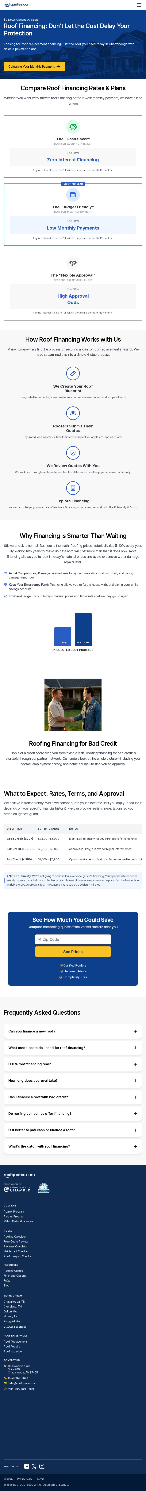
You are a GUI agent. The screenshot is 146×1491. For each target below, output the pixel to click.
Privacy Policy (24, 1479)
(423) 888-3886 (18, 1377)
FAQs (7, 1280)
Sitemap (8, 1479)
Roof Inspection (13, 1351)
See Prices (73, 951)
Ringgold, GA (12, 1321)
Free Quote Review (16, 1241)
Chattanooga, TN (14, 1301)
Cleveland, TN (13, 1306)
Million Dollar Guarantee (18, 1221)
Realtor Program (14, 1211)
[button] (73, 1031)
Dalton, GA (10, 1311)
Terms (40, 1479)
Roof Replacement (15, 1341)
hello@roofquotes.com (22, 1383)
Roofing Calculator (15, 1236)
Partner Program (14, 1216)
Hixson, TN (10, 1316)
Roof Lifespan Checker (18, 1256)
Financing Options (15, 1275)
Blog (7, 1285)
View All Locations (15, 1327)
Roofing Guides (13, 1270)
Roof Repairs (12, 1346)
